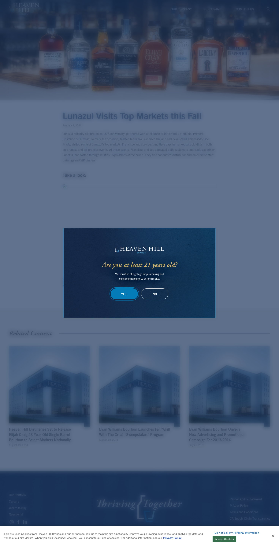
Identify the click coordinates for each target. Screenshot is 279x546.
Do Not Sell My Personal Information (236, 532)
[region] (139, 536)
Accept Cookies (224, 538)
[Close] (273, 536)
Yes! (124, 294)
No (155, 294)
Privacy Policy (172, 537)
